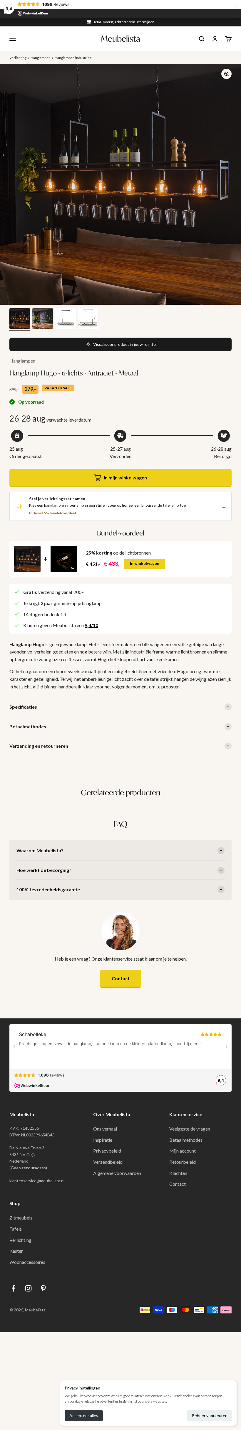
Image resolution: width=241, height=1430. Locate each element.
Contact (121, 978)
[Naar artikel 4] (88, 319)
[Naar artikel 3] (65, 319)
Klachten (178, 1173)
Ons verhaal (105, 1128)
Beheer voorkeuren (209, 1415)
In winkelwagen (144, 563)
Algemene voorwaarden (117, 1173)
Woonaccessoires (27, 1262)
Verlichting (17, 57)
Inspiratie (102, 1140)
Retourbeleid (182, 1162)
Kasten (16, 1251)
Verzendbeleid (108, 1162)
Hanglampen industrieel (74, 57)
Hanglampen (41, 57)
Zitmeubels (20, 1217)
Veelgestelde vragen (189, 1128)
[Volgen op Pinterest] (43, 1288)
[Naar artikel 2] (42, 319)
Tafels (15, 1229)
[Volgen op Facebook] (13, 1288)
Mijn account (182, 1150)
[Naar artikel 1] (19, 319)
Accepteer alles (83, 1415)
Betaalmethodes (185, 1140)
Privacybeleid (107, 1150)
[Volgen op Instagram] (28, 1288)
